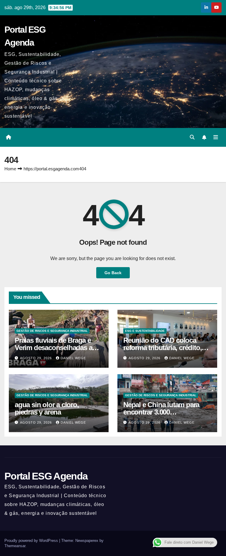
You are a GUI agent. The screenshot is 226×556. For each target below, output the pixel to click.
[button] (192, 137)
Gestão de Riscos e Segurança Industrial (52, 330)
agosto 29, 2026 (36, 358)
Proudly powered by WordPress (31, 540)
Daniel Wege (73, 358)
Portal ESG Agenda (45, 476)
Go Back (113, 272)
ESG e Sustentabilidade (145, 330)
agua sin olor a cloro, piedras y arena (47, 408)
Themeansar (14, 546)
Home (10, 168)
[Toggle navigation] (216, 137)
